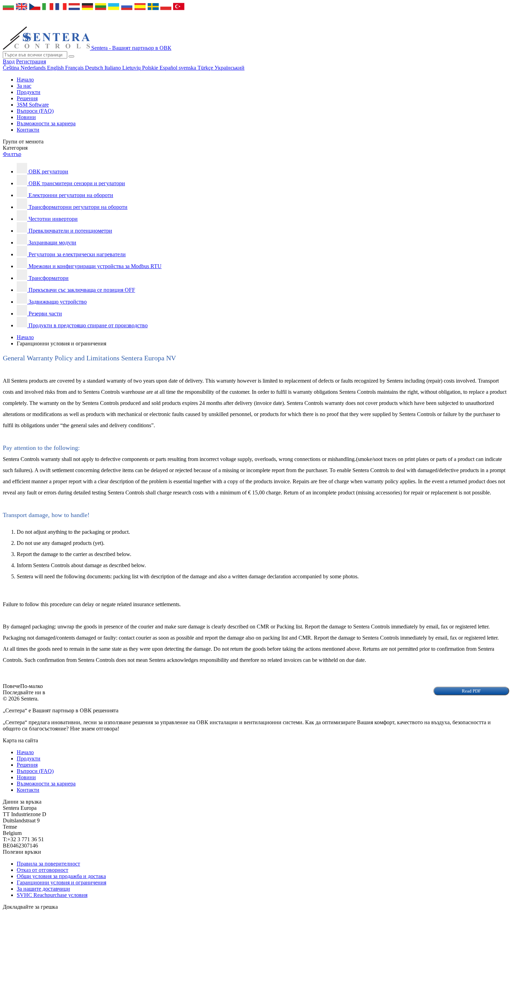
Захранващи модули (52, 242)
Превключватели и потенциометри (70, 231)
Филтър (12, 154)
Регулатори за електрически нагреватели (77, 254)
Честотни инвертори (53, 219)
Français (75, 68)
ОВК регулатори (48, 171)
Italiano (113, 68)
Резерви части (45, 313)
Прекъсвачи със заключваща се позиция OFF (82, 290)
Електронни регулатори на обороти (71, 195)
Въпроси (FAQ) (35, 111)
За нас (24, 86)
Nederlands (34, 68)
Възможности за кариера (46, 123)
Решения (27, 98)
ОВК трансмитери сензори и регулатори (77, 183)
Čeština (12, 68)
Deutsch (94, 68)
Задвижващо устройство (58, 302)
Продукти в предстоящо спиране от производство (88, 325)
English (56, 68)
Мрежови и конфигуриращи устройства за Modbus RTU (95, 266)
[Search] (71, 56)
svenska (188, 68)
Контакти (28, 130)
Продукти (28, 92)
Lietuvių (132, 68)
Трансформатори (49, 278)
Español (169, 68)
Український (230, 68)
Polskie (151, 68)
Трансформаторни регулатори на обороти (78, 207)
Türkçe (206, 68)
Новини (26, 117)
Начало (25, 80)
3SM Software (33, 105)
